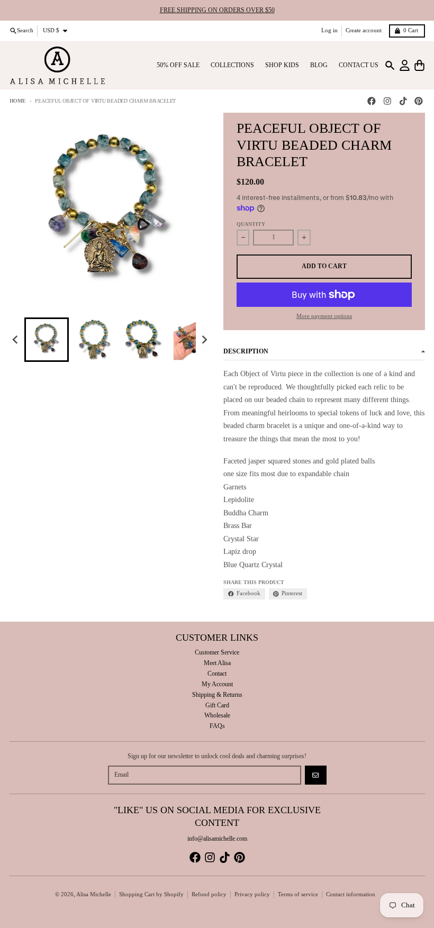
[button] (46, 339)
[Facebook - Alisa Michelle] (372, 101)
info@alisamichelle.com (217, 838)
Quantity (251, 224)
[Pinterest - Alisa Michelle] (419, 101)
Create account (364, 30)
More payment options (324, 316)
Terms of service (298, 894)
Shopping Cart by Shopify (151, 894)
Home (18, 101)
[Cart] (419, 65)
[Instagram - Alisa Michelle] (387, 101)
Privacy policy (252, 894)
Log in (329, 30)
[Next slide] (204, 340)
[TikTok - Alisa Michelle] (403, 101)
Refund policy (209, 894)
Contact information (350, 894)
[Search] (389, 65)
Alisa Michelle (93, 894)
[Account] (404, 65)
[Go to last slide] (16, 340)
